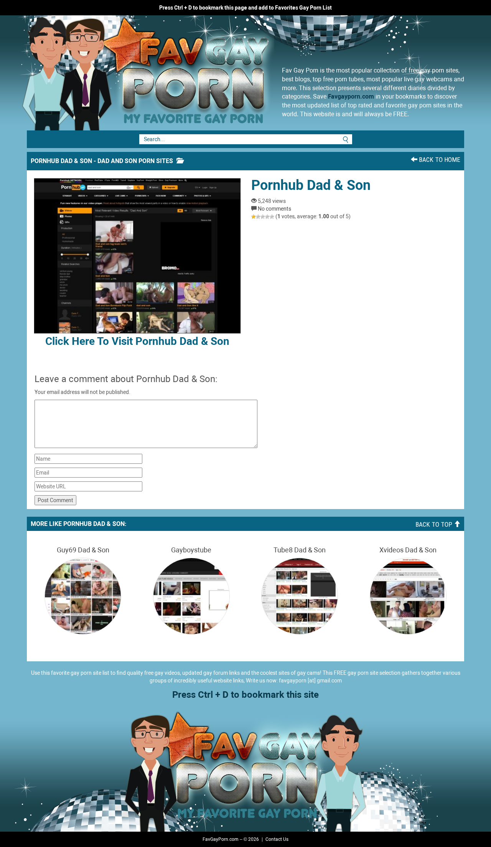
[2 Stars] (258, 216)
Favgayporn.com (351, 96)
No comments (274, 209)
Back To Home (438, 159)
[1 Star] (253, 216)
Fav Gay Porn (209, 72)
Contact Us (276, 839)
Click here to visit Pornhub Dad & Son (137, 341)
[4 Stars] (267, 216)
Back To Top (434, 524)
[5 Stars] (272, 216)
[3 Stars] (262, 216)
